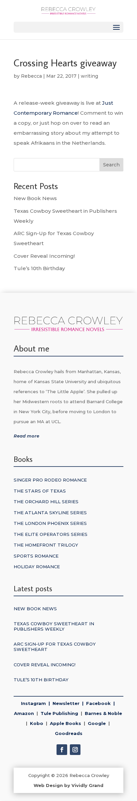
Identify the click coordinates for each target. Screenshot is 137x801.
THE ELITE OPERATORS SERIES (50, 534)
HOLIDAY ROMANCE (37, 566)
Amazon (24, 713)
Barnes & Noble (102, 713)
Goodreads (68, 733)
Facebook (98, 703)
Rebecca (31, 76)
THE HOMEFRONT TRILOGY (46, 545)
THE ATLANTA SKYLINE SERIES (50, 512)
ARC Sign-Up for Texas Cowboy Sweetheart (55, 646)
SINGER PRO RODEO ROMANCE (50, 480)
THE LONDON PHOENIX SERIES (50, 523)
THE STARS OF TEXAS (40, 491)
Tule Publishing (59, 713)
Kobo (36, 723)
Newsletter (67, 703)
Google (95, 723)
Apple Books (65, 723)
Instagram (33, 703)
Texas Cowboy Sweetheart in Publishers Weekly (54, 626)
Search (111, 165)
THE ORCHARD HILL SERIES (46, 501)
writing (89, 76)
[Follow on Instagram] (75, 749)
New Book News (35, 198)
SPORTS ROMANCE (36, 556)
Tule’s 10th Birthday (39, 268)
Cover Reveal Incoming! (44, 256)
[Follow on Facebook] (62, 749)
